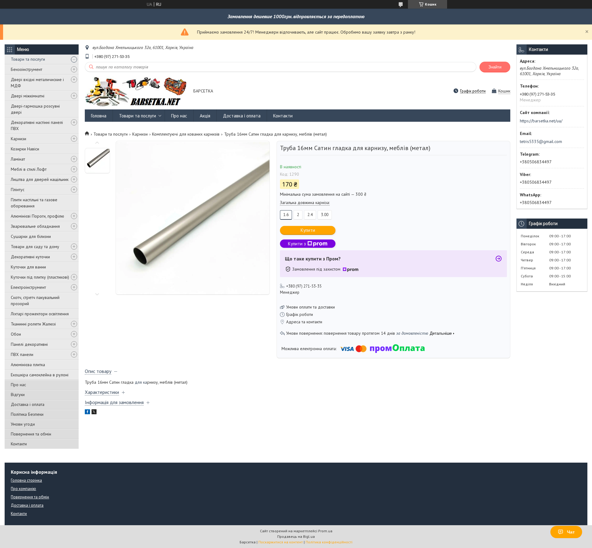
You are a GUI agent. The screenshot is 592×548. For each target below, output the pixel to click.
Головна (98, 115)
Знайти (494, 67)
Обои (16, 334)
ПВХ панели (22, 354)
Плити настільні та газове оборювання (34, 203)
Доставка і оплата (27, 404)
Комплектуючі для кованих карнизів (186, 134)
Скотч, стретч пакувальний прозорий (35, 300)
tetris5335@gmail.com (541, 141)
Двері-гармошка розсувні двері (35, 109)
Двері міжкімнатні (27, 96)
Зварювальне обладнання (35, 226)
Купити (308, 230)
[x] (94, 412)
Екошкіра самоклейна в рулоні (39, 375)
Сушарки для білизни (31, 236)
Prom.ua (325, 531)
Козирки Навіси (25, 149)
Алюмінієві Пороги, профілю (37, 216)
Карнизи (18, 138)
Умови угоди (23, 424)
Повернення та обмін (31, 434)
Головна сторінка (26, 480)
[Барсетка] (136, 91)
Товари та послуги (28, 59)
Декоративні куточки (30, 257)
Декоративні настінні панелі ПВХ (37, 125)
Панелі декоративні (29, 344)
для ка (141, 382)
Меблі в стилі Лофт (29, 169)
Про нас (18, 384)
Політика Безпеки (27, 414)
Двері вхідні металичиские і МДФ (37, 82)
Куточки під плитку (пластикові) (40, 277)
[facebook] (87, 412)
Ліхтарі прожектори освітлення (40, 314)
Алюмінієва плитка (28, 364)
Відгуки (18, 394)
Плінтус (17, 189)
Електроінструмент (28, 287)
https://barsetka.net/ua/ (541, 121)
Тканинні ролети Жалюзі (33, 324)
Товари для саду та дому (35, 246)
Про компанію (23, 488)
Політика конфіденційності (329, 542)
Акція (205, 115)
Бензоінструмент (26, 69)
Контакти (19, 444)
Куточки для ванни (28, 267)
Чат (571, 532)
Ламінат (18, 159)
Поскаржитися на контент (280, 542)
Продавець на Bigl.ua (296, 536)
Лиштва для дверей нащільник (39, 179)
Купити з (297, 244)
